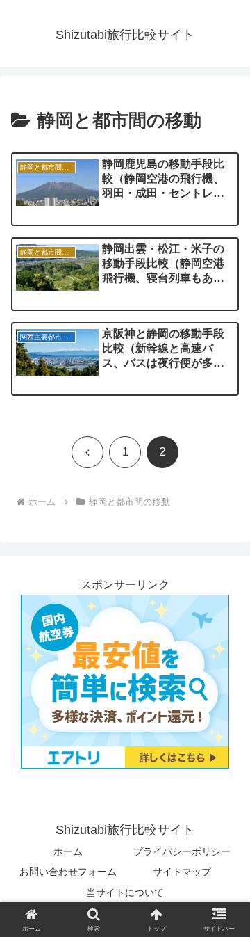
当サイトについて (125, 892)
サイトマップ (182, 871)
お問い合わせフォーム (68, 871)
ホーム (68, 851)
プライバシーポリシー (182, 851)
